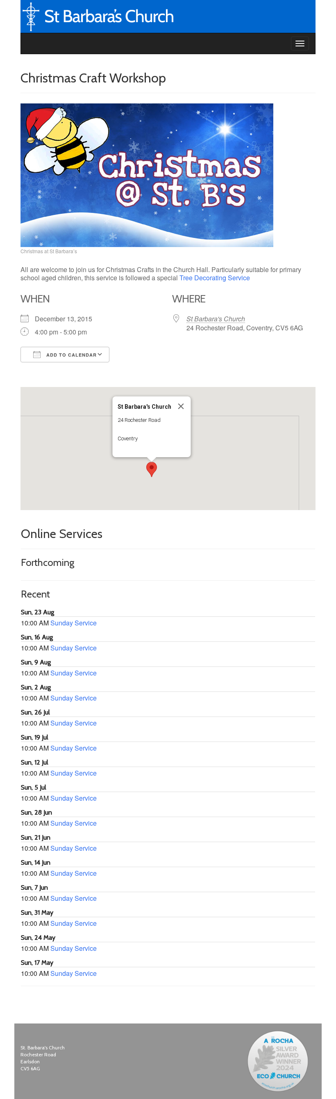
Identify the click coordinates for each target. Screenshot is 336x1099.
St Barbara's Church (215, 318)
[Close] (181, 406)
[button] (151, 469)
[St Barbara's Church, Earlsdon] (27, 43)
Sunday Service (73, 622)
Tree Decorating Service (214, 277)
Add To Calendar (71, 355)
